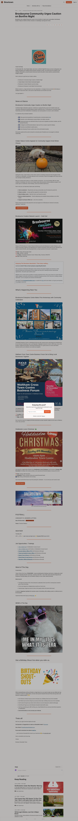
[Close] (53, 403)
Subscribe (47, 411)
